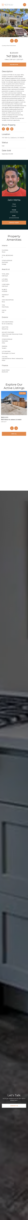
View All (14, 434)
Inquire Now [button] (14, 64)
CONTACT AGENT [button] (14, 222)
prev (12, 41)
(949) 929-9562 (14, 212)
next (16, 41)
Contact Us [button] (14, 1105)
